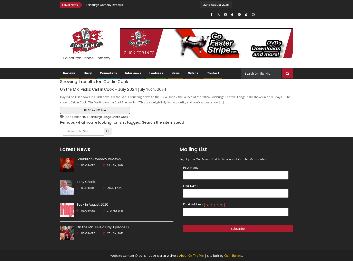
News (175, 73)
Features (156, 73)
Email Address (204, 204)
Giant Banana (233, 256)
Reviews (69, 73)
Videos (193, 73)
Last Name (190, 186)
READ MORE (88, 165)
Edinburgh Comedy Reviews (104, 5)
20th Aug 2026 (115, 165)
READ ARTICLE (94, 110)
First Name (191, 167)
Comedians (108, 73)
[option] (139, 5)
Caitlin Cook (120, 117)
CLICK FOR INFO (139, 52)
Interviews (133, 73)
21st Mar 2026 (115, 210)
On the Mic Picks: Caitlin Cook (87, 89)
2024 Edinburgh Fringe (96, 117)
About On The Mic (191, 256)
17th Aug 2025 (115, 233)
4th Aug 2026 (114, 188)
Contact (213, 73)
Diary (88, 73)
